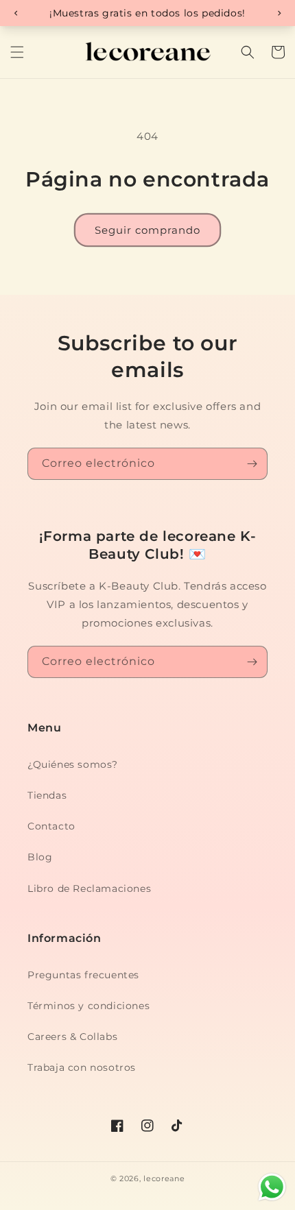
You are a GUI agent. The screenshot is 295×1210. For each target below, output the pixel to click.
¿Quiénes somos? (72, 764)
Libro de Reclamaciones (89, 888)
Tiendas (47, 795)
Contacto (51, 826)
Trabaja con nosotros (81, 1067)
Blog (39, 857)
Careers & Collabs (72, 1036)
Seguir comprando (147, 230)
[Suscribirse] (252, 464)
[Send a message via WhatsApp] (272, 1187)
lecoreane (164, 1178)
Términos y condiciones (88, 1006)
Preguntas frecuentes (83, 975)
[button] (17, 52)
